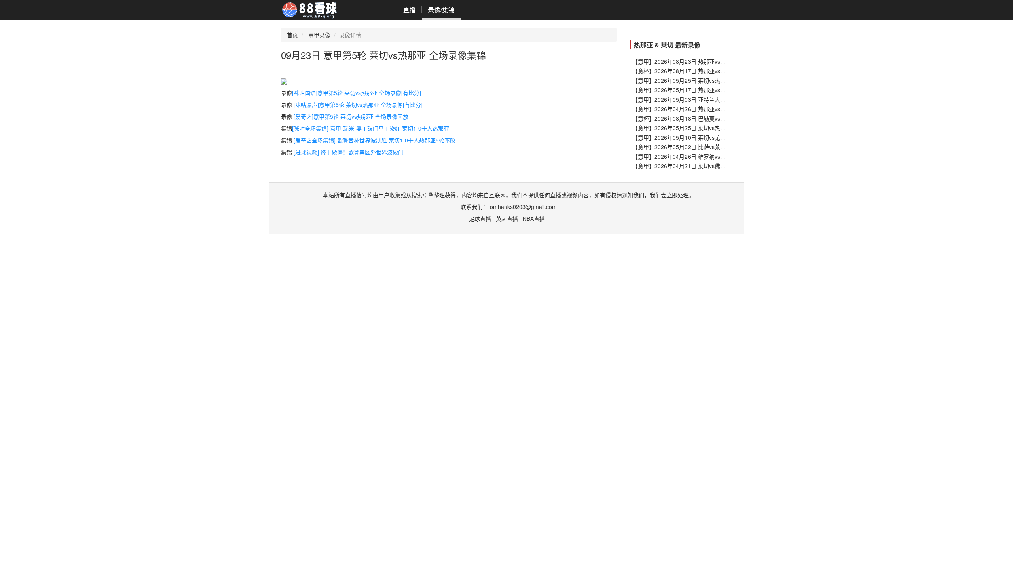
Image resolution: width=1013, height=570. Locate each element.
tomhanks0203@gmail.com (522, 207)
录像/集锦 (441, 9)
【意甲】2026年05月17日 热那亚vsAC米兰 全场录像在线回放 (708, 90)
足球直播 (480, 218)
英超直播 (507, 218)
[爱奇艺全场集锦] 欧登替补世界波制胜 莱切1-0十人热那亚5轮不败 (374, 140)
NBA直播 (534, 218)
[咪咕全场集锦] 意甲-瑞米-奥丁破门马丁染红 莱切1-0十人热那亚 (370, 128)
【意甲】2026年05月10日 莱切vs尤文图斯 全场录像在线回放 (707, 137)
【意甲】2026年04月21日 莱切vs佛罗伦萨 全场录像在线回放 (707, 166)
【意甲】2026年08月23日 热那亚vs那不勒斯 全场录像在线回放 (710, 61)
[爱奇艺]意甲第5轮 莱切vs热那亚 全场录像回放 (351, 116)
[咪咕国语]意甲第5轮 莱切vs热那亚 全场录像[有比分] (356, 93)
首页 (292, 35)
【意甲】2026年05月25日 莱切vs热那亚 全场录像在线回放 (704, 80)
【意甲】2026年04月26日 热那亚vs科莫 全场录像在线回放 (704, 109)
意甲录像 (319, 35)
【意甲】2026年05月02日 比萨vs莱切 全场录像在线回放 (702, 147)
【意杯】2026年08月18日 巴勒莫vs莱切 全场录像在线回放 (704, 118)
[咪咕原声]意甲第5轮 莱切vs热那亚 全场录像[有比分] (358, 104)
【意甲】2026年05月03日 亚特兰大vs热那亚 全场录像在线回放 (710, 99)
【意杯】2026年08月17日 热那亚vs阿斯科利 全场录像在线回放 (710, 71)
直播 (409, 9)
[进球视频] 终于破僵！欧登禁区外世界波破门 (349, 152)
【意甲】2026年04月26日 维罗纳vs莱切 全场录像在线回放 (704, 156)
